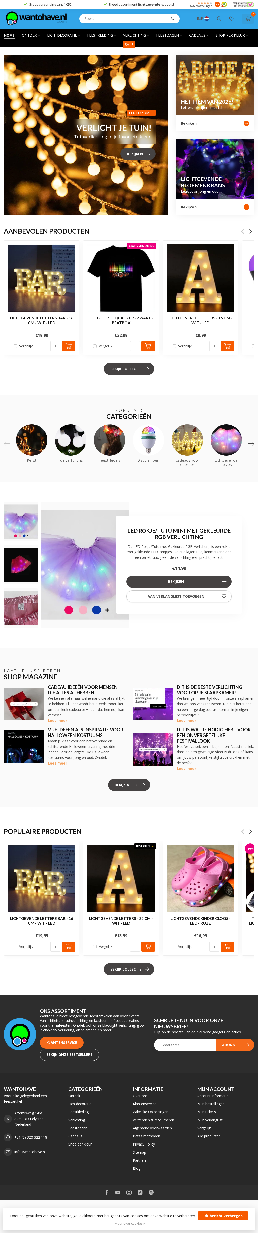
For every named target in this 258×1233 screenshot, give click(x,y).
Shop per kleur (230, 35)
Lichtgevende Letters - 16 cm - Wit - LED (200, 320)
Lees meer (57, 720)
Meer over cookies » (130, 1223)
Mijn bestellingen (211, 1103)
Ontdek (29, 35)
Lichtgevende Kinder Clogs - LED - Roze (201, 920)
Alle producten (209, 1136)
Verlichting (134, 35)
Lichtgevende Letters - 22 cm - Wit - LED (121, 920)
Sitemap (139, 1152)
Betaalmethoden (146, 1136)
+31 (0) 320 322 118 (30, 1137)
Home (9, 35)
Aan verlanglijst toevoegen (176, 596)
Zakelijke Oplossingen (150, 1111)
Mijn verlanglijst (210, 1120)
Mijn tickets (206, 1111)
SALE (129, 44)
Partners (140, 1160)
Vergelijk (26, 346)
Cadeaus (197, 35)
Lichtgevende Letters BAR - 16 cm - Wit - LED (41, 320)
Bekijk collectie (125, 368)
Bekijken (176, 581)
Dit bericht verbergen (223, 1215)
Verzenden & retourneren (153, 1120)
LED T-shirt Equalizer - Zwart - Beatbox (120, 320)
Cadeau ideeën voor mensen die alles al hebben (83, 689)
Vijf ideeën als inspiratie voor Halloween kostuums (85, 732)
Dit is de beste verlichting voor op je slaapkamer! (209, 689)
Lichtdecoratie (62, 35)
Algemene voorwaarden (152, 1128)
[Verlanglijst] (231, 19)
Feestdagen (167, 35)
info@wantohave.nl (30, 1151)
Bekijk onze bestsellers (69, 1054)
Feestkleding (100, 35)
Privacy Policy (144, 1144)
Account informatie (213, 1095)
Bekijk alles (126, 784)
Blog (136, 1168)
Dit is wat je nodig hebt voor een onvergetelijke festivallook (214, 735)
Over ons (140, 1095)
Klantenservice (61, 1042)
